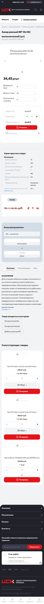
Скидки (15, 19)
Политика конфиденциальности (12, 589)
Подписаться (34, 547)
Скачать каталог (30, 19)
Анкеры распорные (28, 26)
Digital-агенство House (22, 593)
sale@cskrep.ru (36, 2)
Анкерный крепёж (14, 26)
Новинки (5, 19)
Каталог (4, 26)
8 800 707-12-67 (18, 2)
